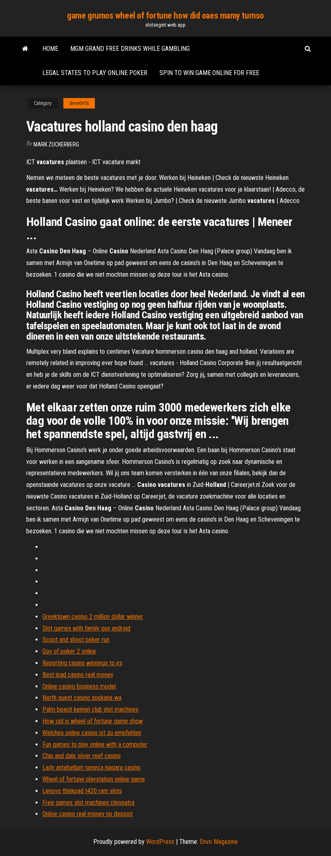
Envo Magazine (219, 842)
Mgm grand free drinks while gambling (130, 48)
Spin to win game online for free (209, 73)
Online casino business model (79, 686)
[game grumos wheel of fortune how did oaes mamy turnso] (25, 49)
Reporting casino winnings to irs (82, 663)
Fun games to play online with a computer (94, 744)
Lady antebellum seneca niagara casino (91, 767)
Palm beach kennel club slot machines (90, 709)
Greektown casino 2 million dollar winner (92, 616)
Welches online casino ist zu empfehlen (91, 733)
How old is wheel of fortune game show (92, 721)
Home (50, 48)
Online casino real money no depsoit (87, 814)
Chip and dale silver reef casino (81, 756)
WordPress (160, 842)
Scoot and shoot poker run (75, 639)
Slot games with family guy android (86, 628)
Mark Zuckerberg (56, 144)
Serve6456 (79, 103)
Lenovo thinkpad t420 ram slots (82, 791)
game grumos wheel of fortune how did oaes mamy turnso (165, 15)
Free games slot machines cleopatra (88, 802)
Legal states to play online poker (94, 73)
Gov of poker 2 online (69, 651)
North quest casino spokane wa (82, 698)
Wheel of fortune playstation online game (93, 779)
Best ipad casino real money (77, 675)
